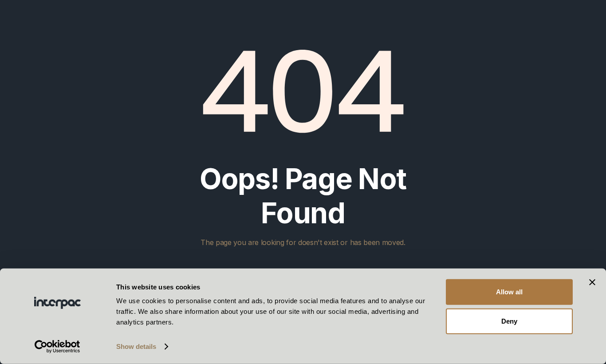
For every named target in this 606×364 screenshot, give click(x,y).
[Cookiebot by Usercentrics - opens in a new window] (57, 346)
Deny (509, 320)
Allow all (509, 292)
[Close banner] (592, 282)
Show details (136, 346)
